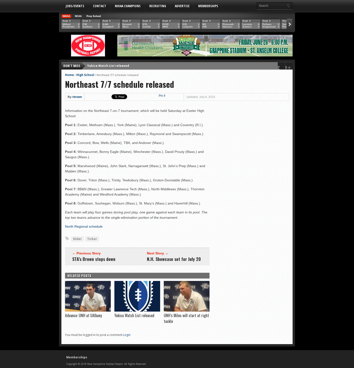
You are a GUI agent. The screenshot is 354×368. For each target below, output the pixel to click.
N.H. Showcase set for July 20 (174, 259)
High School (85, 75)
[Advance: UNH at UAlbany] (88, 310)
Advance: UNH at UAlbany (83, 315)
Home (69, 75)
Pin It (162, 95)
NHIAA (66, 16)
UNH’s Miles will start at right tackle (115, 67)
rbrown (77, 97)
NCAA (78, 16)
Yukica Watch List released (134, 315)
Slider (77, 239)
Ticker (92, 239)
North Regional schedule (84, 226)
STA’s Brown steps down (93, 259)
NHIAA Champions (128, 6)
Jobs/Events (75, 6)
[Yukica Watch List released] (137, 310)
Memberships (208, 6)
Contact (99, 6)
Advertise (182, 6)
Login (127, 335)
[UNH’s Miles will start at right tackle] (187, 310)
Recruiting (157, 6)
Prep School (93, 16)
